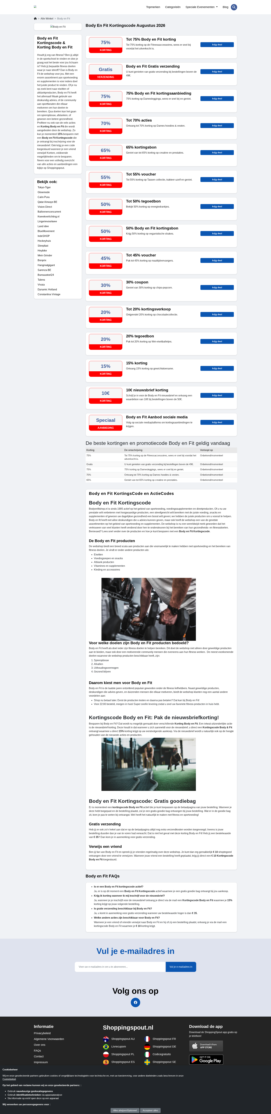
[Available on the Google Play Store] (206, 1059)
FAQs (37, 1050)
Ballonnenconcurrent (49, 211)
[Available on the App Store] (206, 1046)
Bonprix (42, 260)
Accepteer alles (150, 1110)
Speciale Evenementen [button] (200, 7)
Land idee (43, 226)
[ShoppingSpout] (49, 7)
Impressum (41, 1062)
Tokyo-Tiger (44, 187)
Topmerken (153, 7)
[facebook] (135, 1002)
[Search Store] (234, 7)
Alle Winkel (47, 18)
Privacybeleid (42, 1033)
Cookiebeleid (9, 1079)
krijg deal (217, 44)
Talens (41, 279)
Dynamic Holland (47, 289)
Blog (225, 7)
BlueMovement (46, 231)
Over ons (39, 1044)
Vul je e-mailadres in (181, 966)
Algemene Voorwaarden (49, 1039)
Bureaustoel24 (46, 275)
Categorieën (173, 7)
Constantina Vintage (49, 294)
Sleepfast (43, 245)
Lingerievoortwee (47, 221)
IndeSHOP (44, 236)
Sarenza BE (44, 270)
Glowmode (44, 192)
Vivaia (41, 284)
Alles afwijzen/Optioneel (125, 1110)
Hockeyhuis (44, 241)
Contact (39, 1056)
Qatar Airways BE (47, 202)
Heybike (42, 250)
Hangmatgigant (46, 265)
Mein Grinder (45, 255)
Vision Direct (45, 206)
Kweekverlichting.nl (48, 216)
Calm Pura (44, 197)
